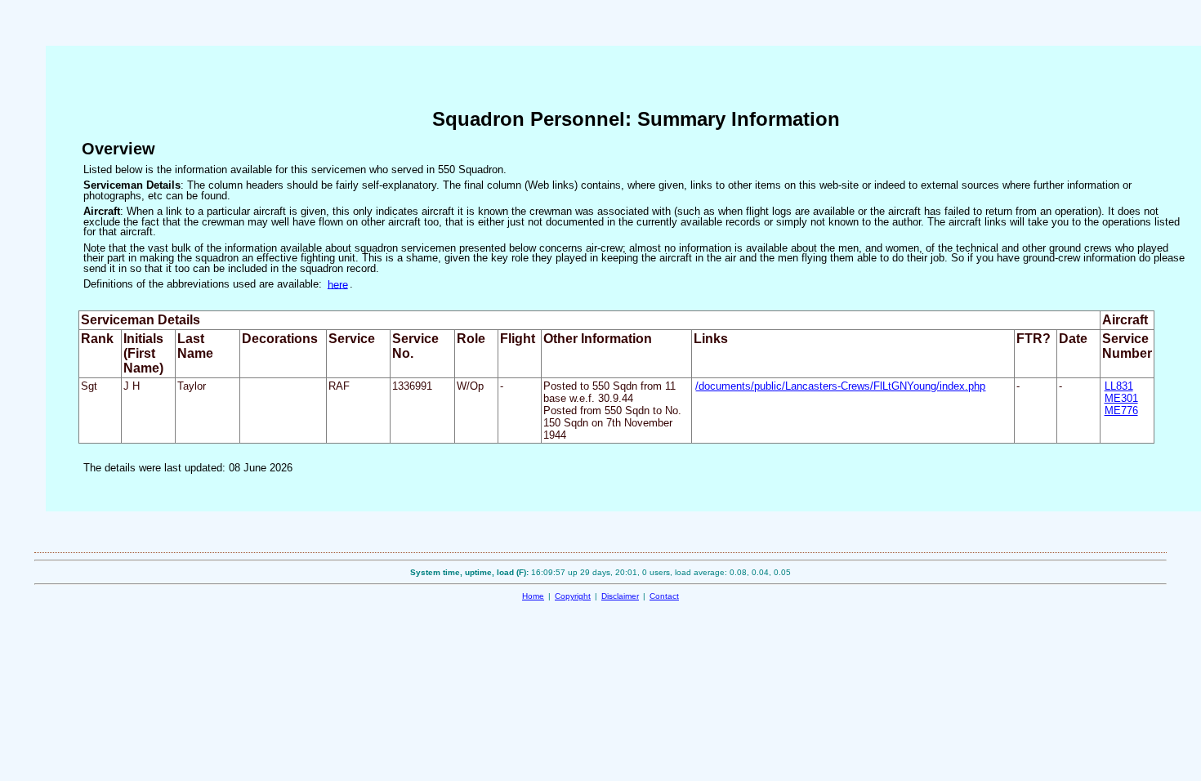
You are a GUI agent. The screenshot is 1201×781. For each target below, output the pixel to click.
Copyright (573, 595)
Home (533, 595)
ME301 (1121, 398)
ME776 (1121, 410)
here (338, 284)
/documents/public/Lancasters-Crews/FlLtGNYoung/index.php (840, 386)
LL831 (1119, 386)
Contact (664, 595)
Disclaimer (620, 595)
